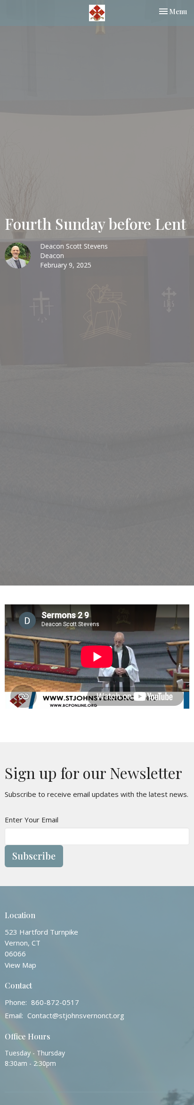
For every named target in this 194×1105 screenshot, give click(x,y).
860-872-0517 (55, 1002)
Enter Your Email (31, 819)
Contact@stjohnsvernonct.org (75, 1015)
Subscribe (34, 855)
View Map (20, 965)
